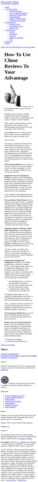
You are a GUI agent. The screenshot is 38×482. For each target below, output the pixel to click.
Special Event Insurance (13, 401)
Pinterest (16, 354)
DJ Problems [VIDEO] (8, 356)
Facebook (4, 354)
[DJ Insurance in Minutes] (10, 3)
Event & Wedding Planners (14, 397)
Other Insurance (10, 407)
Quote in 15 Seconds (8, 345)
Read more (4, 370)
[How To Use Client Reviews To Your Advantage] (18, 47)
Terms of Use (22, 480)
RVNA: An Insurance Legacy (15, 396)
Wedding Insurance (11, 405)
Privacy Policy (11, 480)
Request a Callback (25, 438)
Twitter (10, 354)
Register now (5, 426)
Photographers (10, 399)
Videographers (10, 403)
